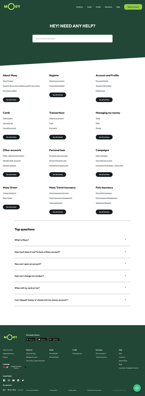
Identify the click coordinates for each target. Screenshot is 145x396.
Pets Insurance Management (106, 198)
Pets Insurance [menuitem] (101, 353)
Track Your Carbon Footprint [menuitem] (35, 361)
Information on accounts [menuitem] (94, 390)
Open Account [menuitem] (8, 350)
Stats (98, 123)
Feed (51, 123)
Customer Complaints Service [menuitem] (129, 368)
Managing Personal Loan (58, 165)
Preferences (100, 91)
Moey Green (7, 198)
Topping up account (56, 118)
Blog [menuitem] (120, 364)
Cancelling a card (9, 128)
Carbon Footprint (9, 193)
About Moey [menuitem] (123, 361)
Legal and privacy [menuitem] (8, 353)
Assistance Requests (103, 203)
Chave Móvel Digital (56, 86)
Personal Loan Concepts (58, 156)
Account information (103, 86)
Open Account (133, 7)
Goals (98, 118)
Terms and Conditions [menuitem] (32, 390)
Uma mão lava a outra (104, 161)
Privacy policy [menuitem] (53, 390)
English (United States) (16, 367)
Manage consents (9, 165)
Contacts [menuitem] (122, 357)
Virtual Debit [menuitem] (53, 353)
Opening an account (56, 81)
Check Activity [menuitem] (31, 353)
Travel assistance (55, 203)
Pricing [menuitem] (5, 357)
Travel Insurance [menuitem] (101, 357)
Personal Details (102, 81)
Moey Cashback (102, 156)
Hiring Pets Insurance (104, 193)
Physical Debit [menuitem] (54, 357)
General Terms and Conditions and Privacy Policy (21, 86)
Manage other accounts (12, 161)
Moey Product (8, 81)
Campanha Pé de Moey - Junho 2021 (109, 165)
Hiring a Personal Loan (57, 161)
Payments (53, 128)
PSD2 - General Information (13, 156)
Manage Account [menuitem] (31, 357)
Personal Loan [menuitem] (77, 353)
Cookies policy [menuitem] (72, 390)
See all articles (11, 100)
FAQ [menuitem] (120, 353)
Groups (98, 128)
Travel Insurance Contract (59, 193)
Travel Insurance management (60, 198)
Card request (8, 118)
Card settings (8, 123)
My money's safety (10, 91)
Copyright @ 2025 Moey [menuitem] (119, 390)
